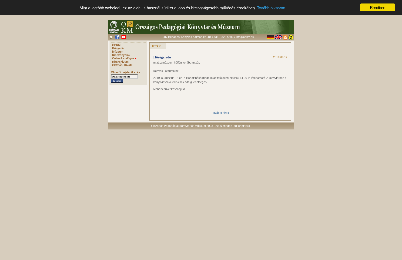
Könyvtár (118, 48)
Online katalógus (124, 58)
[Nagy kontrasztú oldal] (290, 37)
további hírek (221, 113)
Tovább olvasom (271, 7)
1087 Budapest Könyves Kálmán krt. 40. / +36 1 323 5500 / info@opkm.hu (207, 37)
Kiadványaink (121, 55)
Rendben (377, 7)
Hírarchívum (120, 62)
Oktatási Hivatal (122, 65)
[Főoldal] (111, 37)
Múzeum (117, 51)
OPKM (116, 45)
